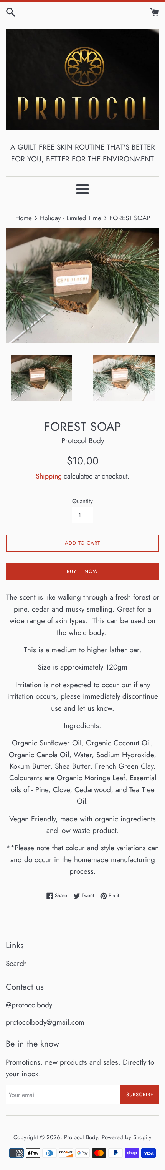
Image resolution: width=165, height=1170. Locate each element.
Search (16, 963)
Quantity (82, 501)
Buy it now (82, 571)
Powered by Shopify (127, 1137)
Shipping (49, 476)
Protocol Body (81, 1137)
